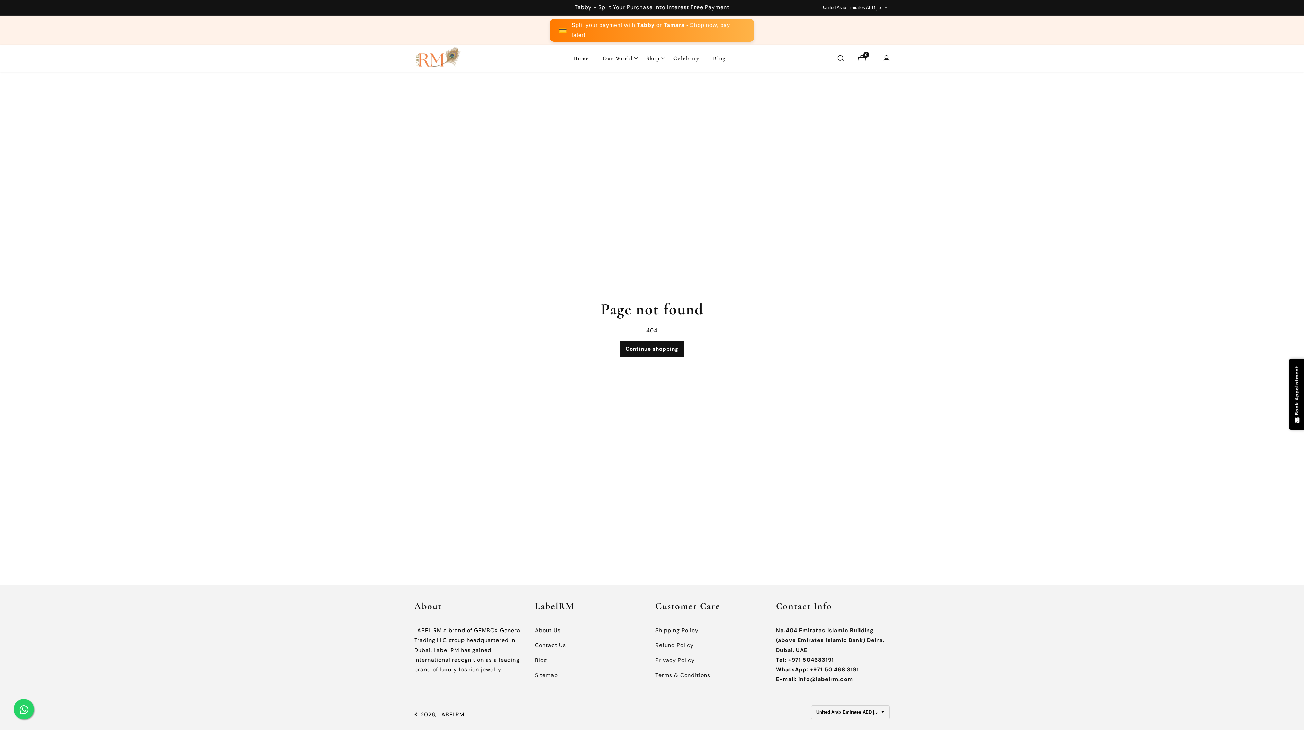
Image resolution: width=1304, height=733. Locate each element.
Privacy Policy (675, 660)
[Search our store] (844, 58)
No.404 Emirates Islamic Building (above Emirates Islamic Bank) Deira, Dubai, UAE (830, 640)
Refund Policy (674, 645)
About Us (548, 630)
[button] (618, 58)
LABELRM (451, 714)
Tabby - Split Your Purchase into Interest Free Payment (652, 7)
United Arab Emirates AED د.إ (853, 7)
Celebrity (686, 58)
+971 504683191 (811, 659)
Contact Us (550, 645)
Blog (719, 58)
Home (581, 58)
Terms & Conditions (682, 675)
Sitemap (546, 675)
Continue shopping (652, 348)
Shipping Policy (677, 630)
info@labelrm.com (825, 679)
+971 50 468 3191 (834, 669)
